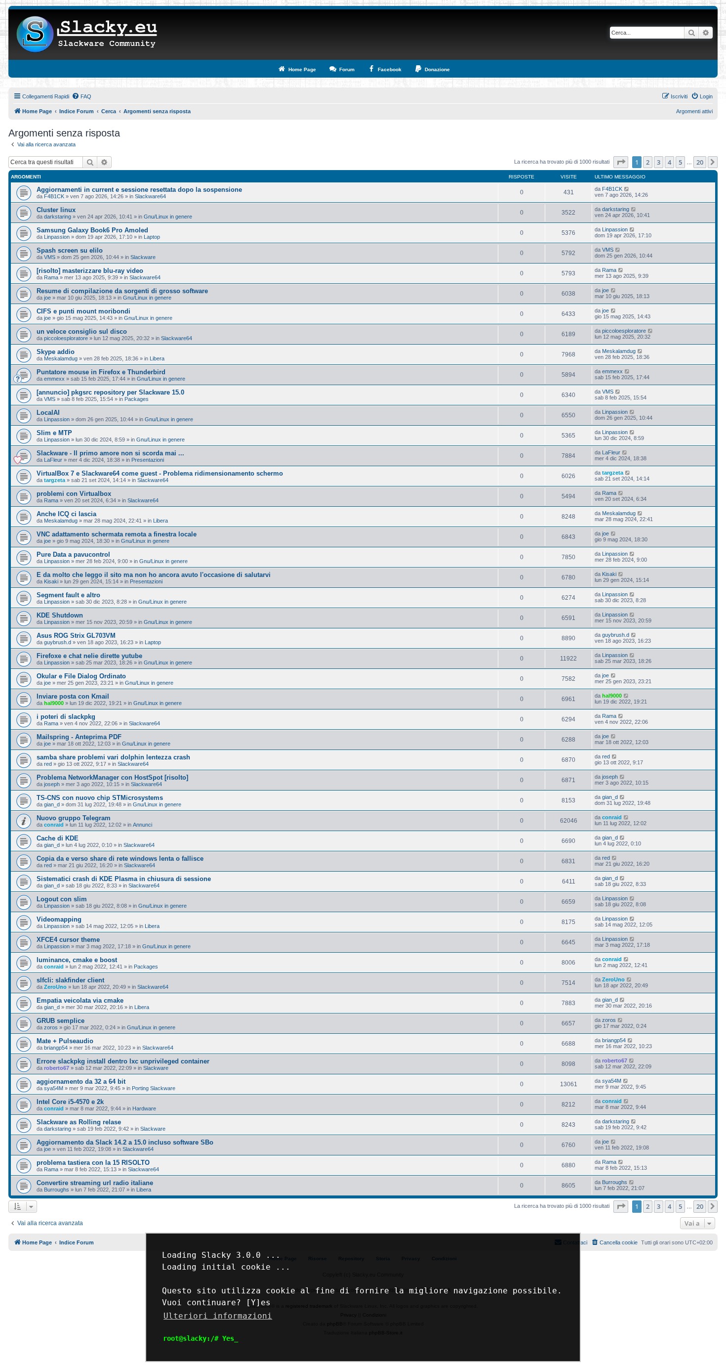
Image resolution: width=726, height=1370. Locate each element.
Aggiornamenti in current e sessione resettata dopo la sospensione (139, 189)
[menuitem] (81, 96)
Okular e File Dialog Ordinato (81, 676)
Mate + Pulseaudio (65, 1041)
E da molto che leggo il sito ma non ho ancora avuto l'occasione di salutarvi (154, 574)
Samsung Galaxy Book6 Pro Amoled (92, 230)
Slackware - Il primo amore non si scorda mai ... (110, 453)
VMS (49, 257)
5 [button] (680, 162)
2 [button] (647, 162)
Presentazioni (147, 460)
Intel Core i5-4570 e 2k (70, 1101)
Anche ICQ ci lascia (66, 514)
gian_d (52, 804)
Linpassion (57, 237)
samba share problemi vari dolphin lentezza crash (113, 757)
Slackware (143, 257)
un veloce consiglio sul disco (82, 331)
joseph (52, 784)
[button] (620, 162)
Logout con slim (62, 899)
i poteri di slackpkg (66, 716)
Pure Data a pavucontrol (73, 554)
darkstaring (57, 217)
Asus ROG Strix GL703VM (76, 635)
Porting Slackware (153, 1088)
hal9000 (54, 703)
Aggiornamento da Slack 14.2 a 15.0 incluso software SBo (125, 1142)
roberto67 (56, 1068)
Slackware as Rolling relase (79, 1122)
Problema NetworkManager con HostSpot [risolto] (112, 777)
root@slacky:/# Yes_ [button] (200, 1338)
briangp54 (56, 1048)
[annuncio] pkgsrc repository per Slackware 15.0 (110, 392)
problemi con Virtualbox (74, 493)
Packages (136, 399)
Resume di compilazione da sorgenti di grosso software (122, 291)
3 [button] (658, 162)
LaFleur (53, 460)
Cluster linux (56, 210)
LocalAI (48, 412)
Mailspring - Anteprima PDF (79, 737)
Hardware (144, 1108)
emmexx (54, 379)
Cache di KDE (58, 838)
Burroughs (56, 1190)
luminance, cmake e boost (77, 960)
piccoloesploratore (66, 338)
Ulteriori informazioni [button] (217, 1316)
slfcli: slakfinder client (70, 980)
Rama (51, 277)
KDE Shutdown (60, 615)
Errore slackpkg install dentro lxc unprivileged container (123, 1061)
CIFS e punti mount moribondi (83, 311)
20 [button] (699, 162)
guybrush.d (57, 642)
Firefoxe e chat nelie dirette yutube (89, 656)
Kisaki (51, 581)
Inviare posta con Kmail (73, 696)
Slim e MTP (54, 433)
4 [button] (669, 162)
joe (47, 298)
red (48, 764)
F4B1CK (54, 196)
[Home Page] (87, 34)
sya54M (53, 1088)
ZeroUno (55, 987)
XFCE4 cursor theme (68, 939)
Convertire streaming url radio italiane (95, 1183)
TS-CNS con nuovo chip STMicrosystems (100, 797)
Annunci (142, 825)
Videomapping (59, 919)
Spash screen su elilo (70, 250)
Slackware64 (150, 196)
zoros (51, 1027)
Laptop (152, 237)
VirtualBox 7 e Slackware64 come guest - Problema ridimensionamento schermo (160, 473)
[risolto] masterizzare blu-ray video (90, 270)
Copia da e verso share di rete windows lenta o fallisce (120, 858)
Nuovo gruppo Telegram (74, 818)
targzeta (54, 480)
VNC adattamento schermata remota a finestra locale (117, 534)
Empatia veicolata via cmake (80, 1000)
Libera (157, 358)
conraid (54, 825)
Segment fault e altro (68, 595)
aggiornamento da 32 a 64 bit (81, 1081)
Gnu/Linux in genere (168, 217)
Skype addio (56, 351)
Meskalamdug (61, 358)
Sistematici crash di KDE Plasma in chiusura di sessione (124, 879)
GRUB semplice (60, 1020)
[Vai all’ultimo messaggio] (627, 189)
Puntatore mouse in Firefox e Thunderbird (101, 372)
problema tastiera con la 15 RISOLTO (93, 1162)
